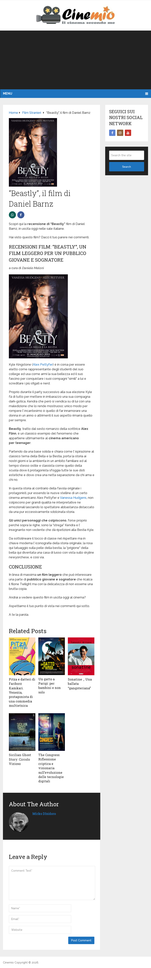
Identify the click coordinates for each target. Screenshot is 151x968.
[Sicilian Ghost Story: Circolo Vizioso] (22, 732)
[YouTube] (128, 133)
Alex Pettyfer (43, 364)
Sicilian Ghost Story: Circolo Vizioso (20, 759)
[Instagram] (120, 133)
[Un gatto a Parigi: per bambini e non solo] (51, 656)
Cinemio (8, 962)
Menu (7, 93)
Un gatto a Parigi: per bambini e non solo (49, 685)
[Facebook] (112, 133)
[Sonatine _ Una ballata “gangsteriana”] (81, 656)
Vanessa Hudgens (73, 498)
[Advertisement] (75, 60)
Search (126, 166)
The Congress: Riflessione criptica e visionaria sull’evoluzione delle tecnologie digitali (51, 768)
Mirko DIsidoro (44, 814)
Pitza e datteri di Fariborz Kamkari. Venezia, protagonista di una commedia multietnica (22, 692)
